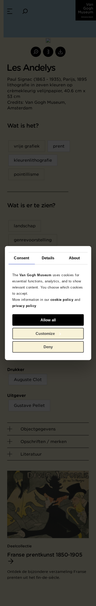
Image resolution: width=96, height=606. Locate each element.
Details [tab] (48, 258)
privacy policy (24, 306)
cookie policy (61, 300)
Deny (48, 347)
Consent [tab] (21, 258)
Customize (45, 333)
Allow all (48, 320)
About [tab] (74, 258)
